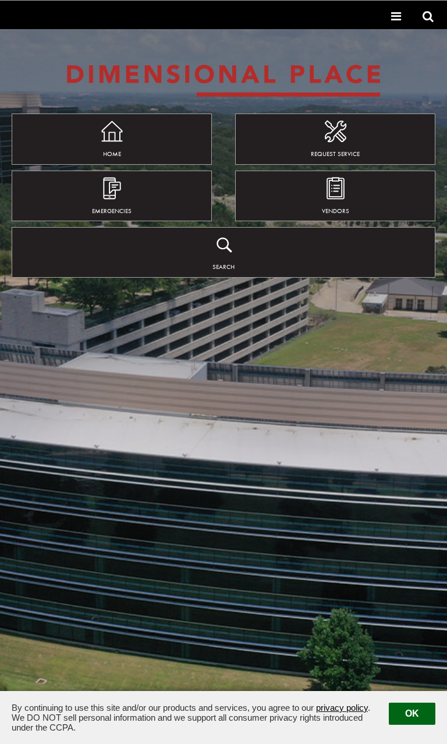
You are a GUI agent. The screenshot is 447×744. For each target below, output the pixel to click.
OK (412, 713)
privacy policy (342, 708)
